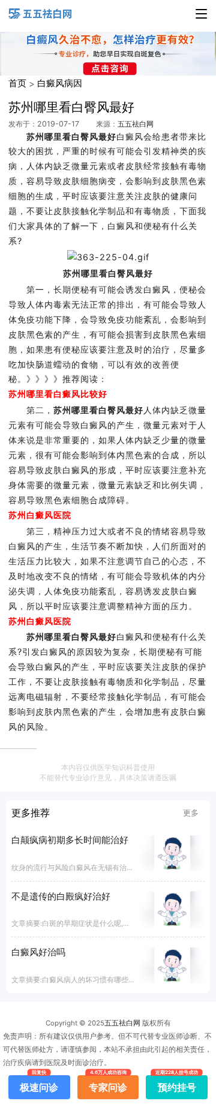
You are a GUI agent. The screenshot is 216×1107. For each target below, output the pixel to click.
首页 (17, 83)
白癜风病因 (59, 83)
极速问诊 (39, 1084)
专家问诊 (108, 1084)
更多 (191, 812)
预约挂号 (177, 1084)
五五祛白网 (136, 123)
